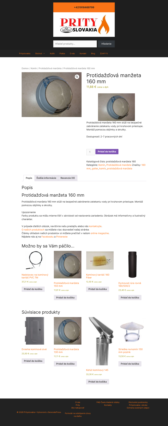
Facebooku (47, 236)
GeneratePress (54, 412)
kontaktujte (95, 226)
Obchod (38, 53)
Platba (62, 53)
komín (102, 168)
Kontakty (108, 405)
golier (95, 168)
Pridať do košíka (107, 151)
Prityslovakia (24, 53)
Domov (25, 68)
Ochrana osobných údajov (138, 408)
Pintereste (62, 236)
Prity (78, 405)
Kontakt (83, 53)
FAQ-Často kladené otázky (108, 402)
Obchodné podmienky (138, 402)
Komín (34, 68)
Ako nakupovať (77, 408)
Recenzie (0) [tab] (68, 178)
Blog (93, 53)
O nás (72, 53)
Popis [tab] (29, 178)
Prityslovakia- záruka (138, 405)
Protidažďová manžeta (50, 68)
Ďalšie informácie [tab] (46, 178)
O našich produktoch (33, 229)
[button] (77, 77)
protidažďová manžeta (119, 168)
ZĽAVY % (104, 53)
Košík (52, 53)
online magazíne (100, 233)
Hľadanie (84, 38)
